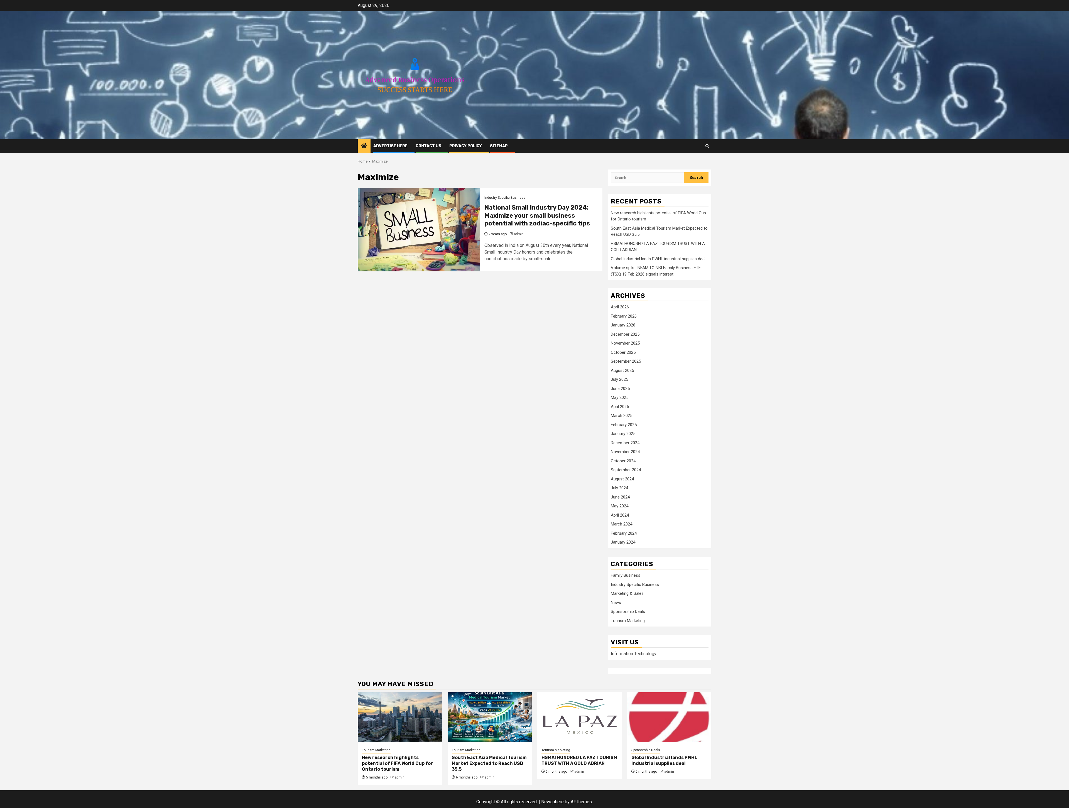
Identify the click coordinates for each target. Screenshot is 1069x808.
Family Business (625, 575)
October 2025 (623, 352)
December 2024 (625, 442)
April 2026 (620, 307)
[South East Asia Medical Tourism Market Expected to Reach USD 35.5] (490, 717)
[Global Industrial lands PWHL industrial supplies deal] (669, 717)
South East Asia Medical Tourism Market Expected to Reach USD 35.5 (489, 763)
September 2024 (626, 469)
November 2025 (625, 343)
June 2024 (620, 497)
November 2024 (625, 451)
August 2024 (622, 479)
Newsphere (552, 801)
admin (519, 234)
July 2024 (619, 487)
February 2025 (624, 424)
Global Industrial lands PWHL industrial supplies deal (658, 258)
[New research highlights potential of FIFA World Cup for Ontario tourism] (400, 717)
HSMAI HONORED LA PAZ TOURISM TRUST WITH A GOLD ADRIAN (579, 760)
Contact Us (428, 146)
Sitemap (499, 146)
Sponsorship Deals (628, 611)
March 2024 (621, 524)
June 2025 (620, 388)
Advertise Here (390, 146)
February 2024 (624, 533)
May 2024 (619, 506)
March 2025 (621, 415)
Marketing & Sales (627, 593)
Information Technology (633, 653)
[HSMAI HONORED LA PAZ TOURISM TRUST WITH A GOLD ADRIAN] (579, 717)
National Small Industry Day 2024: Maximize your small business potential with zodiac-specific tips (537, 215)
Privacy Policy (465, 146)
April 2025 (620, 406)
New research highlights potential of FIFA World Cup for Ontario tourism (397, 763)
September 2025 (626, 361)
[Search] (707, 146)
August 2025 (622, 370)
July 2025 (619, 379)
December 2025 (625, 334)
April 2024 (620, 515)
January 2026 (623, 325)
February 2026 (624, 316)
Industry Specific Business (504, 198)
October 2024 (623, 460)
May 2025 (619, 397)
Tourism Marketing (628, 620)
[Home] (364, 146)
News (616, 602)
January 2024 (623, 542)
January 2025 (623, 433)
